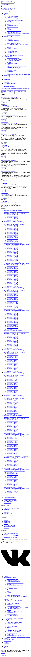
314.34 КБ (3, 206)
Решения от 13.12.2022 (12, 306)
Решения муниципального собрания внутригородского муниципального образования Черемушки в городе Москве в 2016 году (16, 417)
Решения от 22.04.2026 (12, 218)
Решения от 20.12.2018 (12, 376)
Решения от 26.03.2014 (12, 464)
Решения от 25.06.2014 (12, 460)
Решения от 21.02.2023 (12, 268)
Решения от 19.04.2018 (12, 387)
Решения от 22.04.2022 (12, 294)
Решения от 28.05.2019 (12, 363)
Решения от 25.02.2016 (12, 430)
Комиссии (6, 512)
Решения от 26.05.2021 (12, 318)
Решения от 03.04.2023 (12, 272)
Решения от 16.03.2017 (12, 411)
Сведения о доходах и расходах (15, 55)
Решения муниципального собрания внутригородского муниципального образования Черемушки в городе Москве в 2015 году (16, 435)
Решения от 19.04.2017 (12, 409)
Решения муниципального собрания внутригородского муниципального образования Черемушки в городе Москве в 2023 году (16, 263)
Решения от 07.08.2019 (12, 360)
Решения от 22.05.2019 (12, 364)
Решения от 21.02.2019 (12, 369)
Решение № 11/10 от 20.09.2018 (9, 123)
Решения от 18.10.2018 (12, 380)
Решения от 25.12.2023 (12, 286)
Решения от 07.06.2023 (12, 276)
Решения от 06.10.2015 (12, 441)
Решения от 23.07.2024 (12, 253)
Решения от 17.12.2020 (12, 348)
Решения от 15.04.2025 (12, 231)
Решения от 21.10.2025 (12, 237)
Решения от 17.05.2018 (12, 384)
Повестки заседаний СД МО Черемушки (14, 535)
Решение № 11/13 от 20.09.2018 (9, 97)
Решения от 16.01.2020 (12, 334)
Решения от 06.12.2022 (12, 305)
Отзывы (6, 80)
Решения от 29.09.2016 (12, 422)
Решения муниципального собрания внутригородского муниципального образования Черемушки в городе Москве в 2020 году (16, 332)
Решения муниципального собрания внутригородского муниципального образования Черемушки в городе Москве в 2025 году (16, 223)
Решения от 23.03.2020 (12, 340)
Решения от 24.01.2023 (12, 266)
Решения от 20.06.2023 (12, 278)
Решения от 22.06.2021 (12, 320)
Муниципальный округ (10, 14)
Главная (6, 13)
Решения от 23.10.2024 (12, 256)
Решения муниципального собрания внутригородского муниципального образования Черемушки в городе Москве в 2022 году (16, 289)
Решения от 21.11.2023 (12, 283)
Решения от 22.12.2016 (12, 419)
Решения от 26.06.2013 (12, 479)
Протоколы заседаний (12, 52)
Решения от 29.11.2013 (12, 473)
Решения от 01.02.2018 (12, 392)
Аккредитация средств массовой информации (18, 74)
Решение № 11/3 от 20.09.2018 (8, 202)
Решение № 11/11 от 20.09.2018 (9, 115)
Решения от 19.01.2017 (12, 414)
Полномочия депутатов (13, 40)
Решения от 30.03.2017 (12, 410)
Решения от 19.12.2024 (12, 260)
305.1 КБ (3, 190)
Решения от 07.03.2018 (12, 390)
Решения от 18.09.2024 (12, 255)
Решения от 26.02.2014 (12, 465)
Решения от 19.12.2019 (12, 353)
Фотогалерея (7, 75)
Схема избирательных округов (14, 23)
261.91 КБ (3, 130)
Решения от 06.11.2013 (12, 475)
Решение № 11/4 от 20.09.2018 (8, 194)
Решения (9, 47)
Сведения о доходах (12, 70)
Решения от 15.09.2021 (12, 324)
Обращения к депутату (9, 83)
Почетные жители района (13, 18)
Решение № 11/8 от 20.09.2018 (8, 146)
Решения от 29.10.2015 (12, 440)
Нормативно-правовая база (14, 45)
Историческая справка (12, 16)
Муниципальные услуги (13, 58)
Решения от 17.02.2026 (12, 216)
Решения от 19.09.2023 (12, 279)
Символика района (8, 501)
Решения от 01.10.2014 (12, 458)
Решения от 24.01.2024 (12, 247)
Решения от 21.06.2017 (12, 407)
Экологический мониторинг (14, 31)
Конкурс (9, 64)
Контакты (6, 82)
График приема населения (13, 43)
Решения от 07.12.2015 (12, 438)
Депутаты (9, 39)
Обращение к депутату (9, 525)
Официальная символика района (15, 20)
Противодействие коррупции (14, 59)
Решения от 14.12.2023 (12, 284)
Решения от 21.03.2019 (12, 368)
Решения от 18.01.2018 (12, 394)
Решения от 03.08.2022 (12, 297)
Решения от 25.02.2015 (12, 452)
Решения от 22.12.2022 (12, 307)
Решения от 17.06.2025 (12, 233)
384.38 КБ (3, 112)
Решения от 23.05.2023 (12, 275)
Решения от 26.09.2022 (12, 299)
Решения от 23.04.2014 (12, 462)
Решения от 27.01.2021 (12, 313)
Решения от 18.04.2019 (12, 365)
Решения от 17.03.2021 (12, 315)
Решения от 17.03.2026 (12, 217)
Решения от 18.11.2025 (12, 239)
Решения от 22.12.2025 (12, 241)
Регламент (9, 41)
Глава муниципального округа (14, 37)
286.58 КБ (3, 180)
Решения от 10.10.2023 (12, 280)
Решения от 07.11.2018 (12, 379)
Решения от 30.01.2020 (12, 336)
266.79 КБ (3, 198)
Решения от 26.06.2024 (12, 252)
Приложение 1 (4, 105)
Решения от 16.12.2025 (12, 240)
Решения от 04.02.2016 (12, 431)
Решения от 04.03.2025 (12, 228)
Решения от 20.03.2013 (12, 483)
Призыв (9, 29)
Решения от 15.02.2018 (12, 391)
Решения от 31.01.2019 (12, 371)
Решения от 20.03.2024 (12, 249)
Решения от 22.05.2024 (12, 251)
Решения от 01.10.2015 (12, 442)
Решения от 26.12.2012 (12, 491)
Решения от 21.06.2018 (12, 383)
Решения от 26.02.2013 (12, 484)
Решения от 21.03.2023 (12, 271)
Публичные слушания (12, 25)
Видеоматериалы (11, 49)
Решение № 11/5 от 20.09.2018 (8, 184)
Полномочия (10, 71)
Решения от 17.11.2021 (12, 328)
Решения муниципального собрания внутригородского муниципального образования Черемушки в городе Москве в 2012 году (16, 488)
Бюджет (9, 24)
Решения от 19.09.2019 (12, 359)
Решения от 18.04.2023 (12, 274)
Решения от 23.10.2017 (12, 403)
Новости (6, 84)
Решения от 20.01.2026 (12, 214)
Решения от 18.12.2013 (12, 472)
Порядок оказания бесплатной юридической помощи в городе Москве (18, 34)
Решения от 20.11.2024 (12, 257)
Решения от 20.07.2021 (12, 321)
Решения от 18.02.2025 (12, 226)
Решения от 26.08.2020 (12, 342)
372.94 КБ (3, 119)
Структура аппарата (12, 63)
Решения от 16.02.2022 (12, 291)
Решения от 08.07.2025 (12, 235)
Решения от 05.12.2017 (12, 400)
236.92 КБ (3, 142)
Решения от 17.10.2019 (12, 357)
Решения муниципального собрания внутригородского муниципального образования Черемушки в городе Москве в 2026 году (16, 212)
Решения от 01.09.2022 (12, 298)
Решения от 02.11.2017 (12, 402)
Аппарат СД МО (8, 56)
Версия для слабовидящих (7, 1)
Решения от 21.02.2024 (12, 248)
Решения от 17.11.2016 (12, 421)
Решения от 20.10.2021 (12, 326)
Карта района (7, 79)
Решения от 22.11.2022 (12, 303)
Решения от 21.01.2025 (12, 225)
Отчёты (9, 54)
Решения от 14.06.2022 (12, 295)
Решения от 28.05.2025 (12, 232)
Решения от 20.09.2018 (12, 382)
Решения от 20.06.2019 (12, 361)
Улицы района (10, 21)
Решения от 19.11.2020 (12, 346)
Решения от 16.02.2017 (12, 413)
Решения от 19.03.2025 (12, 229)
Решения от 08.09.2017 (12, 404)
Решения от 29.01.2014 (12, 467)
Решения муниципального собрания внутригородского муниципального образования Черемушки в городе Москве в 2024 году (16, 244)
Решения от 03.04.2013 (12, 481)
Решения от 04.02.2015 (12, 453)
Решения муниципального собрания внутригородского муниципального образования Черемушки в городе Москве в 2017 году (16, 397)
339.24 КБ (3, 167)
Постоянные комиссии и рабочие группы (17, 44)
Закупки (9, 62)
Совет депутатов (8, 36)
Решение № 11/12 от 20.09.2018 (9, 106)
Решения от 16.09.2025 (12, 236)
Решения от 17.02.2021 (12, 314)
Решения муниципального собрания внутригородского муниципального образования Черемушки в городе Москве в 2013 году (16, 470)
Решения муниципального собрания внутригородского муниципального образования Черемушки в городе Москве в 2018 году (16, 374)
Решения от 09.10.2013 (12, 476)
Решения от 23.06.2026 (12, 220)
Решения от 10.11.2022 (12, 302)
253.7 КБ (3, 156)
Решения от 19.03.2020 (12, 338)
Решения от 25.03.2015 (12, 450)
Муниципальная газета (12, 27)
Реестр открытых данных (10, 537)
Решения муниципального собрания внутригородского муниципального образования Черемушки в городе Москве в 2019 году (16, 351)
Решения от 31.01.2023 (12, 267)
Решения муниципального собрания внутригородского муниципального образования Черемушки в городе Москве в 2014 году (16, 456)
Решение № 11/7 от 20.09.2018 (8, 160)
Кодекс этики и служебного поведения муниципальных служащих (17, 66)
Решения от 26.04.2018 (12, 386)
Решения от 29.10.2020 (12, 345)
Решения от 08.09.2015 (12, 444)
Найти (2, 94)
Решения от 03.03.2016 (12, 429)
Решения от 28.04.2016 (12, 426)
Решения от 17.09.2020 (12, 344)
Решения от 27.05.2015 (12, 446)
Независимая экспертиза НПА (14, 48)
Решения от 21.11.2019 (12, 355)
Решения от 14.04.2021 (12, 325)
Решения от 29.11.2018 (12, 378)
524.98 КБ (3, 102)
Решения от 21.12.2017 (12, 399)
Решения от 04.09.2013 (12, 477)
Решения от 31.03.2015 (12, 449)
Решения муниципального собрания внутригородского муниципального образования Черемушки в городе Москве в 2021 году (16, 310)
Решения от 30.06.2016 (12, 423)
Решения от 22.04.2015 (12, 448)
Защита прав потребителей (13, 32)
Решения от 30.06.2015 (12, 445)
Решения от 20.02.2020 (12, 337)
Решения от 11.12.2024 (12, 259)
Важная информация (9, 76)
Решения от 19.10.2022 (12, 301)
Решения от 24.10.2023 (12, 282)
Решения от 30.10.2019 (12, 356)
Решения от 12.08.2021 (12, 322)
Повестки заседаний (12, 51)
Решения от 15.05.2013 (12, 480)
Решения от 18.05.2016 (12, 425)
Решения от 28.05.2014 (12, 461)
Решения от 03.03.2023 (12, 270)
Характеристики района (13, 17)
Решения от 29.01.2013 (12, 485)
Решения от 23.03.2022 (12, 293)
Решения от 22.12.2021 (12, 329)
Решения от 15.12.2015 (12, 437)
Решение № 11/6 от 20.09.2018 (8, 171)
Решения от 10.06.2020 (12, 341)
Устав (8, 28)
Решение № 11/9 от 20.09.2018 (8, 134)
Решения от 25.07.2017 (12, 406)
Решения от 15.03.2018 (12, 388)
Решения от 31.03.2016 (12, 427)
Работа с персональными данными (15, 72)
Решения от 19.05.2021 (12, 317)
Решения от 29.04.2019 (12, 367)
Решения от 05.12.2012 (12, 492)
